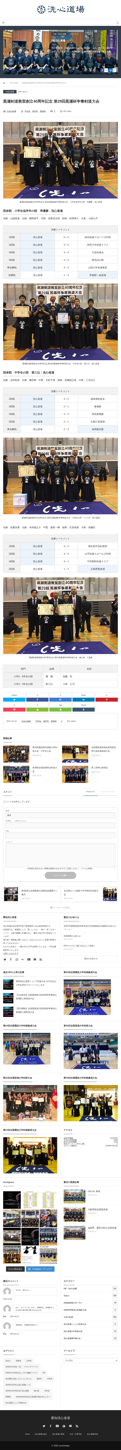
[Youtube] (29, 959)
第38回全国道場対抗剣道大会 (44, 769)
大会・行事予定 (76, 1434)
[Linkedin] (83, 700)
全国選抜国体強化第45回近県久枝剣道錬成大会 (103, 749)
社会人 (8, 1361)
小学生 (29, 1361)
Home (27, 1434)
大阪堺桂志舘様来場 (62, 40)
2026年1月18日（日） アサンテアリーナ (22, 1367)
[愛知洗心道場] (60, 9)
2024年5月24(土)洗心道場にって (18, 1385)
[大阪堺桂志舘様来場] (74, 1215)
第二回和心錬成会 (99, 767)
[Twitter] (14, 700)
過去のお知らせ (90, 958)
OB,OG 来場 (94, 1191)
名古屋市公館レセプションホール (19, 1379)
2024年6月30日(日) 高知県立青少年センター (33, 1397)
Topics (56, 34)
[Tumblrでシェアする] (83, 710)
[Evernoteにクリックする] (60, 710)
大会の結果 (10, 92)
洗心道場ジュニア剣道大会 (16, 1403)
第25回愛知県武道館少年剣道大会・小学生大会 (44, 749)
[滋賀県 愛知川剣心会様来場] (74, 1233)
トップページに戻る (61, 908)
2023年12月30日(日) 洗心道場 (17, 1391)
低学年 (35, 111)
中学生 (27, 111)
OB (44, 1373)
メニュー (3, 22)
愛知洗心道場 (60, 1417)
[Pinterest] (106, 700)
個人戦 (36, 1391)
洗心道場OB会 (92, 1434)
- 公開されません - (17, 821)
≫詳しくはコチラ (10, 953)
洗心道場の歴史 (58, 1434)
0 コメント (90, 791)
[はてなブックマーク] (60, 700)
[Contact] (35, 959)
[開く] (12, 1200)
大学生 (46, 1391)
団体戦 (43, 111)
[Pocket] (14, 710)
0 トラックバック (108, 791)
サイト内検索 (117, 22)
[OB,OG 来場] (74, 1196)
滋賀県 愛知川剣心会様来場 (102, 1228)
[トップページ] (4, 82)
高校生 (18, 1361)
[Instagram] (17, 959)
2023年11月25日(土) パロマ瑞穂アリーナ (21, 1373)
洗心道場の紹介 (41, 1434)
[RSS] (41, 959)
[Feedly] (37, 710)
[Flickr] (23, 959)
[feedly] (64, 1426)
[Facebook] (37, 700)
